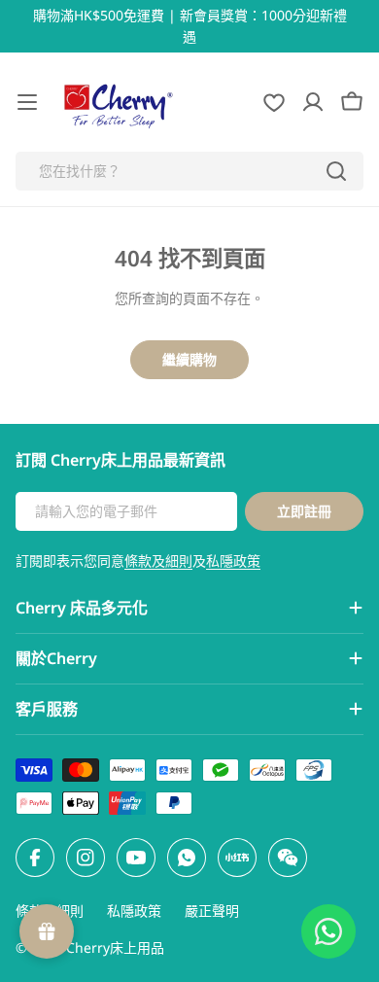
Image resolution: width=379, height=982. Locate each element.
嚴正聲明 (212, 910)
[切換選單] (27, 102)
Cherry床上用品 (115, 947)
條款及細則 (158, 560)
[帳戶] (313, 102)
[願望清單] (274, 102)
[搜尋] (336, 171)
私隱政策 (233, 560)
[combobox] (189, 171)
